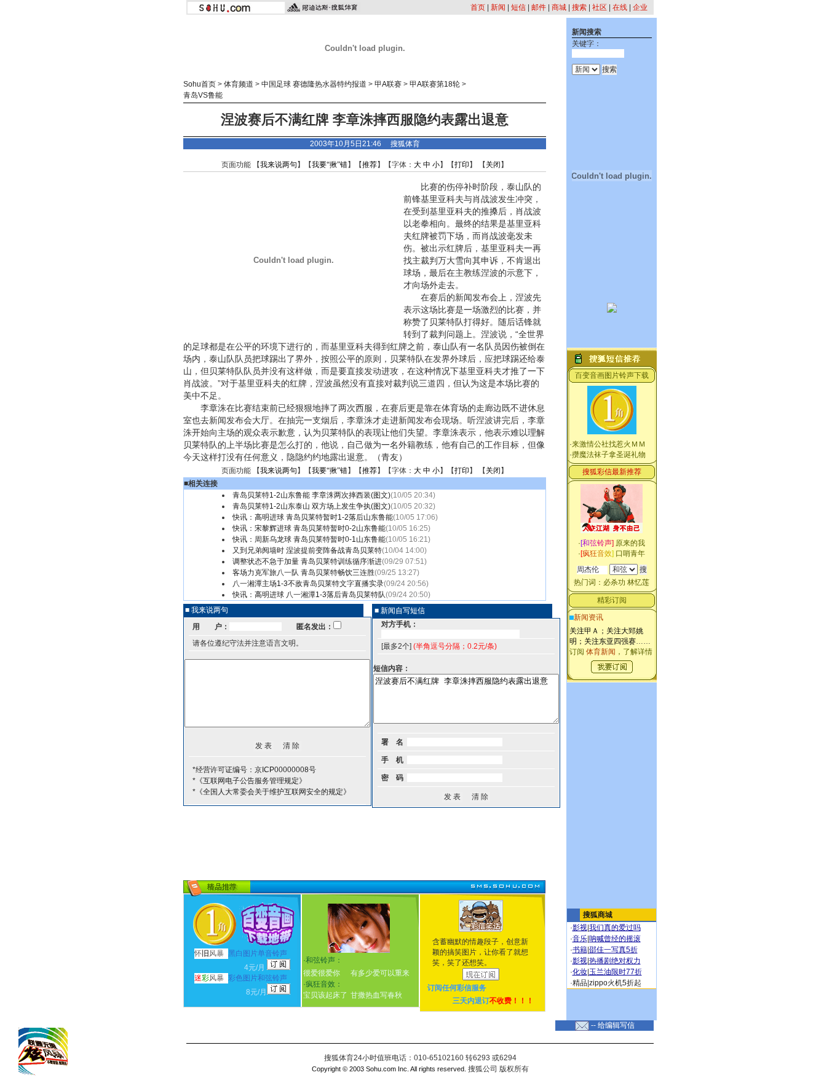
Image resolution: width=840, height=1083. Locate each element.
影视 (580, 927)
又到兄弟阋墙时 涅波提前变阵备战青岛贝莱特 (307, 550)
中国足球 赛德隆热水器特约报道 (314, 84)
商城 (559, 7)
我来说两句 (278, 164)
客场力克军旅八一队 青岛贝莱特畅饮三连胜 (303, 572)
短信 (518, 7)
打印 (461, 164)
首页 (477, 7)
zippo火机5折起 (615, 983)
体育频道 (238, 84)
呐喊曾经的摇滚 (615, 938)
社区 (599, 7)
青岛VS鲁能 (203, 95)
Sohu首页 (199, 84)
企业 (640, 7)
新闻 (498, 7)
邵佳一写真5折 (613, 949)
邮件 (538, 7)
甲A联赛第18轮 (435, 84)
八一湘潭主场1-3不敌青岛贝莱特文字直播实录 (308, 583)
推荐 (369, 164)
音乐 (580, 938)
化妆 (580, 972)
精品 (580, 983)
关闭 (493, 164)
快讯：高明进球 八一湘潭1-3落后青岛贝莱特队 (309, 594)
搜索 (579, 7)
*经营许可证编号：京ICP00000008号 (254, 769)
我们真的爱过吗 (615, 927)
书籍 (580, 949)
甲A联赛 (388, 84)
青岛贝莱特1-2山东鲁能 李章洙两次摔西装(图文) (311, 495)
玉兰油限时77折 (615, 972)
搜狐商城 (597, 914)
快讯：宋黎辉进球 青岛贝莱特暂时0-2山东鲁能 (309, 528)
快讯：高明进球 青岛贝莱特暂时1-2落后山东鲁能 (312, 517)
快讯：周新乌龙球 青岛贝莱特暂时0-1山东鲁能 (309, 539)
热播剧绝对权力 (615, 960)
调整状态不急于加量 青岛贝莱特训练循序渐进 (307, 561)
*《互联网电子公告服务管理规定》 (249, 780)
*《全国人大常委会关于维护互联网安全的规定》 (271, 792)
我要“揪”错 (329, 164)
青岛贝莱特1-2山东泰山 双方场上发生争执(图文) (311, 506)
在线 (619, 7)
